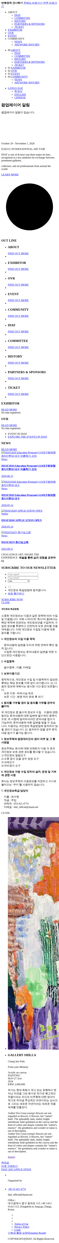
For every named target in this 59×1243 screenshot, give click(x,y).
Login (17, 1229)
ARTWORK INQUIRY (27, 44)
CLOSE (5, 602)
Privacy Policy (22, 1226)
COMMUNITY (19, 76)
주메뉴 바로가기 (33, 2)
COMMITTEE (22, 18)
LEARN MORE (10, 174)
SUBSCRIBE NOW (12, 599)
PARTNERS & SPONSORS (29, 24)
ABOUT (15, 50)
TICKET (19, 27)
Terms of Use (21, 1224)
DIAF (17, 15)
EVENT (12, 35)
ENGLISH (20, 94)
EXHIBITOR (15, 29)
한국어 (18, 91)
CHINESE (20, 97)
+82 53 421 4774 (17, 1189)
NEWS (18, 41)
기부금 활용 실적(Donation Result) (27, 1233)
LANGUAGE (15, 88)
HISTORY (20, 21)
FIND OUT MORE (18, 253)
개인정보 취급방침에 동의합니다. (27, 590)
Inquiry (11, 1157)
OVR (11, 32)
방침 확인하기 (16, 593)
